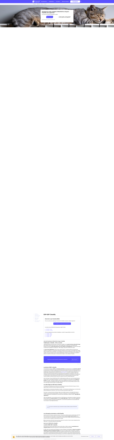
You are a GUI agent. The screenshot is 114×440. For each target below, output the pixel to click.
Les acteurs (58, 1)
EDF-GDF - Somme (49, 330)
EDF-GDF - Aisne (49, 329)
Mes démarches (44, 1)
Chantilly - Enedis (49, 334)
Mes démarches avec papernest (75, 1)
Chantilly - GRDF (49, 333)
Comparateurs (51, 1)
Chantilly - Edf (48, 336)
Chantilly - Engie (49, 335)
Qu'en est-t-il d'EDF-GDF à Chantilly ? (37, 318)
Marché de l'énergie (65, 1)
